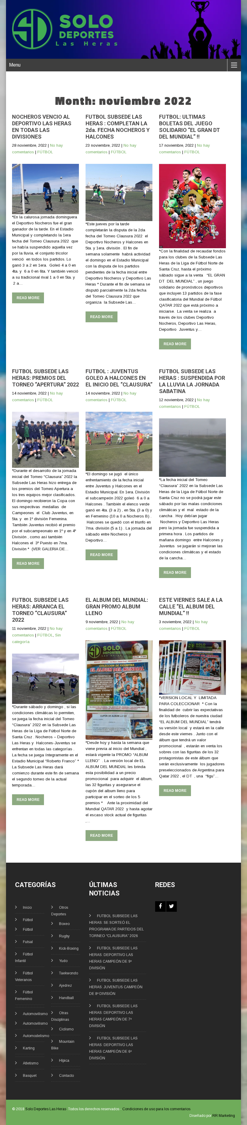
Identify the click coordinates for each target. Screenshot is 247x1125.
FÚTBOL (45, 152)
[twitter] (171, 906)
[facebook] (160, 906)
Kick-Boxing (69, 948)
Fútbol (28, 920)
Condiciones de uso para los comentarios (156, 1109)
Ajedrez (65, 985)
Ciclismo (66, 1029)
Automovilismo (35, 1014)
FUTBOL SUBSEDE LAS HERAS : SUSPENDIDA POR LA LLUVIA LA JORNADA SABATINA (192, 381)
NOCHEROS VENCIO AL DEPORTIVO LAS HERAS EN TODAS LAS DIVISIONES (41, 127)
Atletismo (30, 1063)
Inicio (27, 907)
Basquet (29, 1075)
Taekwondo (68, 973)
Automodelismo (36, 1036)
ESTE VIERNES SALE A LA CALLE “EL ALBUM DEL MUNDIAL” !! (191, 606)
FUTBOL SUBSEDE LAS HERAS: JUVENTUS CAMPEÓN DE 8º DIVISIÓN (115, 987)
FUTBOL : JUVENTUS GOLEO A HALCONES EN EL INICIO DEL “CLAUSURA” (119, 378)
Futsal (28, 942)
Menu (14, 64)
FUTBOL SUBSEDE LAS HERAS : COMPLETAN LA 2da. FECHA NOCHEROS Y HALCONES (118, 127)
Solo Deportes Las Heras (45, 1109)
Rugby (64, 936)
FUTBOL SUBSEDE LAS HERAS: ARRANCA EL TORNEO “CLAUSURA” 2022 (40, 610)
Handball (66, 998)
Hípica (64, 1060)
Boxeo (64, 924)
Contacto (66, 1075)
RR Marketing (223, 1116)
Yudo (63, 961)
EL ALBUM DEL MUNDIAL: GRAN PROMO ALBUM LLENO (117, 606)
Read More (28, 298)
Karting (29, 1048)
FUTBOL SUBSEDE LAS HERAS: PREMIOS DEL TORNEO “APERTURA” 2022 (45, 378)
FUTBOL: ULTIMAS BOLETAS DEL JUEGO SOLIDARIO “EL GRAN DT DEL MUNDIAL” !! (189, 127)
